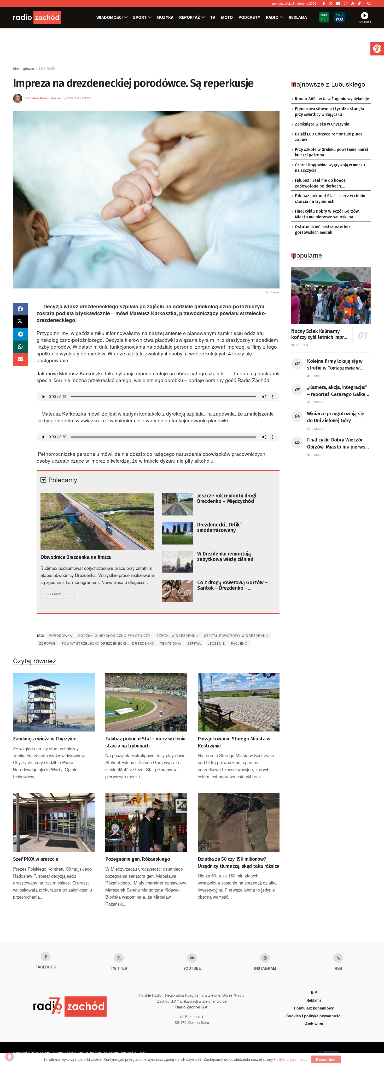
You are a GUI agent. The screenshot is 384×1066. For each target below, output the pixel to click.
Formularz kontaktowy (314, 1008)
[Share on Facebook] (20, 309)
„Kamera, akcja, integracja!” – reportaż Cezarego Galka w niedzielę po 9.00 (338, 391)
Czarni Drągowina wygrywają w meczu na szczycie (330, 168)
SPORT (140, 17)
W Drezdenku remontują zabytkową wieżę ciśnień (225, 556)
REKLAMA (298, 17)
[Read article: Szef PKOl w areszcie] (54, 822)
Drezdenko (143, 643)
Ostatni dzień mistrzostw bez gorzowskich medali (323, 229)
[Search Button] (369, 3)
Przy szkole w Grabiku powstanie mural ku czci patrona (331, 152)
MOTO (227, 17)
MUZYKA (165, 17)
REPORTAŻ (189, 17)
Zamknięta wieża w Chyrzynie (44, 739)
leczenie (216, 643)
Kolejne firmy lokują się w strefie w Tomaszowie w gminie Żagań (335, 365)
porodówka (60, 635)
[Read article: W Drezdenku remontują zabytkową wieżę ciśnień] (177, 562)
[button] (377, 48)
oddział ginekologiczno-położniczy (114, 635)
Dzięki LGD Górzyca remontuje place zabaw (329, 137)
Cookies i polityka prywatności (313, 1015)
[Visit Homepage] (44, 17)
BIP (314, 992)
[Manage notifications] (9, 1056)
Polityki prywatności (290, 1059)
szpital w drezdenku (177, 635)
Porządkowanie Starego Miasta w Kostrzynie (234, 742)
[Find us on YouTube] (338, 3)
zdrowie (47, 643)
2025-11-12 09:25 (78, 97)
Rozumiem (326, 1059)
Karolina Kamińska (40, 97)
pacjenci (239, 643)
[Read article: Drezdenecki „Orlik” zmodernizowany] (177, 533)
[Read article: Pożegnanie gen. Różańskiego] (146, 822)
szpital (194, 643)
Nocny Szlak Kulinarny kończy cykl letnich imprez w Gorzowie (320, 334)
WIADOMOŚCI (109, 17)
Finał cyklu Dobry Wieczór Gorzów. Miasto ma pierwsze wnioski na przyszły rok (327, 214)
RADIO (272, 17)
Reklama (314, 1000)
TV (212, 17)
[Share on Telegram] (20, 334)
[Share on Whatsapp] (20, 347)
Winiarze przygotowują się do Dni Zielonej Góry (335, 417)
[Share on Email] (20, 359)
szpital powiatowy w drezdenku (236, 635)
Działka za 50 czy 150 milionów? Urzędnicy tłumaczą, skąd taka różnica (239, 862)
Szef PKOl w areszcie (35, 859)
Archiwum (314, 1023)
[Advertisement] (192, 47)
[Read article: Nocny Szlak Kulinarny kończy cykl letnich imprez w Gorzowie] (331, 295)
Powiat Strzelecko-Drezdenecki (94, 643)
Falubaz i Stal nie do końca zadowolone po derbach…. (320, 183)
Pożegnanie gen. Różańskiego (137, 859)
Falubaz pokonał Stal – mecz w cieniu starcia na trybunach (145, 742)
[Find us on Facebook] (324, 3)
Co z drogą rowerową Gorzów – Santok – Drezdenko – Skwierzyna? (232, 585)
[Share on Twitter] (20, 321)
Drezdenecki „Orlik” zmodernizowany (219, 527)
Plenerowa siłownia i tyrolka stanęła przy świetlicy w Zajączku (329, 111)
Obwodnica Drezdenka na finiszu (76, 557)
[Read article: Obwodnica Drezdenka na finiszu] (97, 521)
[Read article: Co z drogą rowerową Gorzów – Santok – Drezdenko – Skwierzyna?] (177, 591)
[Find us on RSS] (352, 3)
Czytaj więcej (59, 593)
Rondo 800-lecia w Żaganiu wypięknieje (332, 99)
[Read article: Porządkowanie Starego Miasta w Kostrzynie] (239, 702)
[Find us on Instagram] (345, 3)
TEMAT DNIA (170, 643)
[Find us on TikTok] (359, 3)
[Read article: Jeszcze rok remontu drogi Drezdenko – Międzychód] (177, 504)
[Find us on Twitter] (331, 3)
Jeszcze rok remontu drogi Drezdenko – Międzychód (226, 498)
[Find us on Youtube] (192, 958)
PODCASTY (249, 17)
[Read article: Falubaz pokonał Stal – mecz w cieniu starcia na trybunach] (146, 702)
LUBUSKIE (47, 68)
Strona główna (23, 68)
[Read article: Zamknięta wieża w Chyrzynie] (54, 702)
